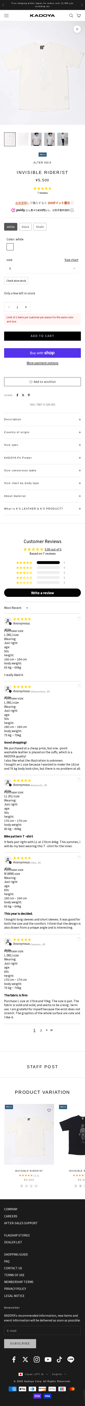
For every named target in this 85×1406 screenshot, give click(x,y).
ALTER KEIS (42, 162)
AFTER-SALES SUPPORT (21, 1223)
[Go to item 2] (23, 139)
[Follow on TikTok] (59, 1359)
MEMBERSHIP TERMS (18, 1282)
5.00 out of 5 (53, 549)
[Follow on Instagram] (36, 1359)
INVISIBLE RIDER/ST (29, 1171)
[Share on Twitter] (23, 395)
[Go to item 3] (36, 139)
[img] (22, 619)
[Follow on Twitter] (25, 1359)
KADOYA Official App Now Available (42, 5)
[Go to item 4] (49, 139)
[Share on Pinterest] (29, 395)
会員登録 (21, 203)
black (25, 227)
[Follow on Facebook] (14, 1359)
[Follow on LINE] (70, 1359)
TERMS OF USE (14, 1275)
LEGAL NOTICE (14, 1296)
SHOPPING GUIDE (16, 1254)
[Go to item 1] (10, 139)
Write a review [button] (42, 592)
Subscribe (20, 1343)
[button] (42, 188)
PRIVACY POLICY (15, 1289)
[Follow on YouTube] (48, 1359)
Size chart (71, 260)
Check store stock (16, 280)
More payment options (42, 363)
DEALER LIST (13, 1242)
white (11, 227)
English (57, 1374)
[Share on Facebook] (17, 395)
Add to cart (42, 336)
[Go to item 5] (62, 139)
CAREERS (10, 1216)
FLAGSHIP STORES (17, 1235)
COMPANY (10, 1209)
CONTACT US (13, 1268)
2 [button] (41, 1030)
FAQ (6, 1261)
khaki (40, 227)
